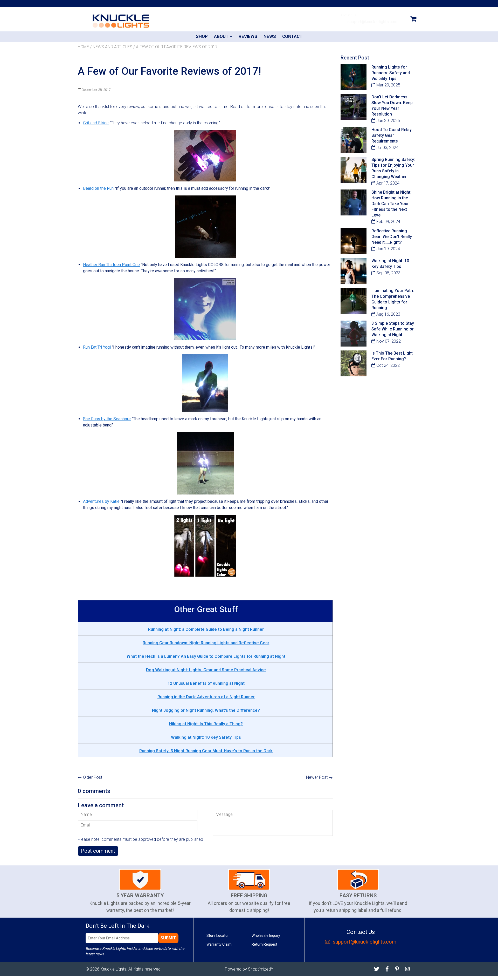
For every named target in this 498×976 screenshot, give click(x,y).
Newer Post (317, 777)
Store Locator (217, 935)
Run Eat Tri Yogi (97, 347)
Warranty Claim (219, 944)
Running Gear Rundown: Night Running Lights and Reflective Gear (206, 642)
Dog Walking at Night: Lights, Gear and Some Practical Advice (206, 669)
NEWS (270, 36)
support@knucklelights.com (371, 21)
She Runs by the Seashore (107, 418)
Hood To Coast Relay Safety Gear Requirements (391, 135)
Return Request (264, 944)
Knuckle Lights (113, 969)
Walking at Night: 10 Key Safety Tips (206, 737)
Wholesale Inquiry (266, 935)
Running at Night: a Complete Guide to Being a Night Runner (206, 629)
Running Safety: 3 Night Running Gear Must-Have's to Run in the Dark (206, 750)
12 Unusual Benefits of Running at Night (206, 683)
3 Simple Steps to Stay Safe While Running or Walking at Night (392, 329)
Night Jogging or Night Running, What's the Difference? (206, 710)
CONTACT (292, 36)
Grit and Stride (96, 122)
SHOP (202, 36)
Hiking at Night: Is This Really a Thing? (206, 723)
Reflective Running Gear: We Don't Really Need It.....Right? (391, 236)
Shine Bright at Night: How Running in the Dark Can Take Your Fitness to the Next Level (391, 204)
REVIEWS (248, 36)
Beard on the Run (98, 188)
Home (83, 46)
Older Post (92, 777)
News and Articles (112, 46)
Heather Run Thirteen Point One (111, 264)
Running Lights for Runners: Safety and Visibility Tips (390, 73)
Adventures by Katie (101, 501)
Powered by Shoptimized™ (249, 969)
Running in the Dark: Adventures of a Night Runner (206, 696)
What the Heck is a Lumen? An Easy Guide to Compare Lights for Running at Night (206, 656)
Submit (168, 938)
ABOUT (222, 36)
